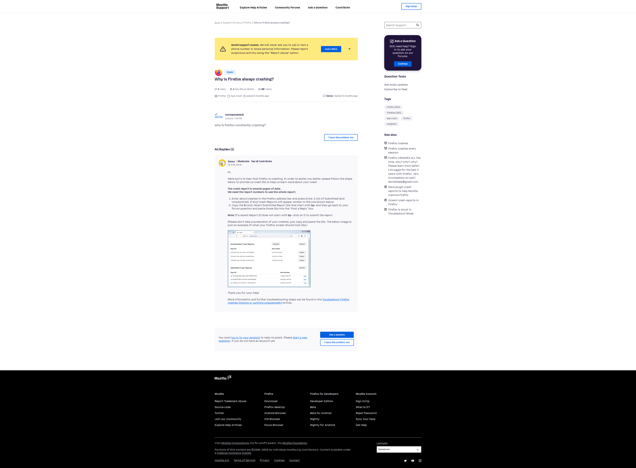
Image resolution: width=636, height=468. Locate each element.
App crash (236, 96)
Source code (223, 407)
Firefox (247, 22)
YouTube (412, 460)
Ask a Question (318, 7)
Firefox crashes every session (402, 150)
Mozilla (223, 378)
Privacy (264, 460)
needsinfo (391, 124)
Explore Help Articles (253, 7)
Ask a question (337, 334)
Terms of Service (244, 460)
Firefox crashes (398, 143)
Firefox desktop (274, 407)
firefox (406, 118)
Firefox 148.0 (393, 107)
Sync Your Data (365, 419)
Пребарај (417, 25)
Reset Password (366, 413)
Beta (313, 407)
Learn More (331, 49)
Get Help (361, 425)
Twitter (219, 413)
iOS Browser (272, 419)
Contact (294, 460)
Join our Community (228, 419)
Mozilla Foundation (294, 443)
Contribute (343, 7)
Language (382, 443)
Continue (403, 63)
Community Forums (287, 7)
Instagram (420, 460)
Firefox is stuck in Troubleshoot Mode (400, 211)
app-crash (392, 118)
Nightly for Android (322, 425)
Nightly (314, 419)
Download (270, 401)
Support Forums (232, 22)
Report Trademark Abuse (230, 401)
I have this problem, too (340, 137)
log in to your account (245, 337)
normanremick (234, 114)
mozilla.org (222, 460)
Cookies (279, 460)
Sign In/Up (411, 6)
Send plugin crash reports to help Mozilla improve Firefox (403, 191)
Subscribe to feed (395, 89)
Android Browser (275, 413)
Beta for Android (320, 413)
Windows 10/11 (394, 113)
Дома (217, 22)
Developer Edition (321, 401)
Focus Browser (273, 425)
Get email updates (396, 84)
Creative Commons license (234, 453)
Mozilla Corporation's (235, 443)
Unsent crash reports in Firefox (403, 202)
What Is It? (363, 407)
